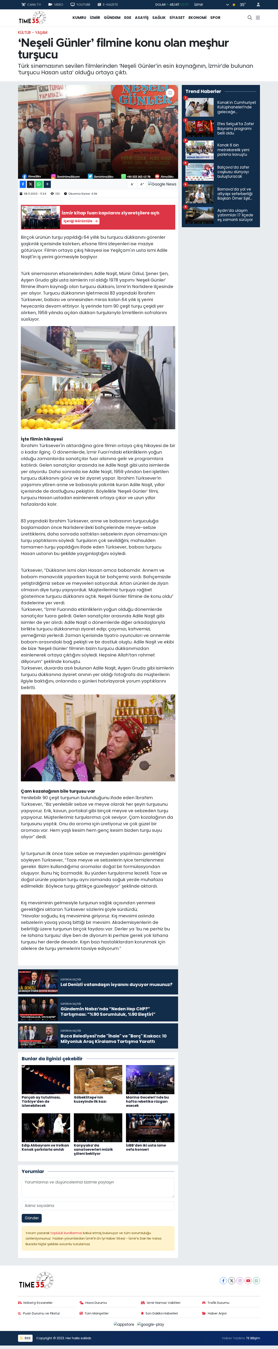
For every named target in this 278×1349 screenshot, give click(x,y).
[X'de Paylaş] (30, 184)
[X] (231, 1280)
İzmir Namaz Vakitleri (163, 1302)
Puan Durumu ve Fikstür (41, 1313)
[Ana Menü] (258, 18)
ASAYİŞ (142, 17)
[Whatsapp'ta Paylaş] (39, 184)
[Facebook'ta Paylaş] (23, 184)
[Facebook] (223, 1280)
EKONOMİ (198, 17)
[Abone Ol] (162, 184)
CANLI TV (34, 4)
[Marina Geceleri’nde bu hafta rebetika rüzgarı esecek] (150, 1079)
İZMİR (95, 17)
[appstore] (124, 1324)
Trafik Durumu (218, 1302)
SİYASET (177, 17)
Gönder (32, 1218)
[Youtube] (248, 1280)
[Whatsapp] (256, 1280)
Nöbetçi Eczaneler (38, 1302)
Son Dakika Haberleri (162, 1313)
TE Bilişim (253, 1338)
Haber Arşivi (217, 1313)
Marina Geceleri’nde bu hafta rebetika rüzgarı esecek (147, 1101)
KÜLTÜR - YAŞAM (32, 32)
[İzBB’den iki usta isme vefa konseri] (150, 1127)
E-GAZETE (110, 4)
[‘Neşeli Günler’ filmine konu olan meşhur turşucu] (98, 132)
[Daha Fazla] (47, 184)
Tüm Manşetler (96, 1313)
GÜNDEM (112, 17)
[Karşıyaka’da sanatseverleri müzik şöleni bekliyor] (98, 1127)
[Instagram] (239, 1280)
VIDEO (58, 4)
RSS (27, 1338)
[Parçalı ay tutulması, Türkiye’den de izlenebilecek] (46, 1079)
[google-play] (150, 1324)
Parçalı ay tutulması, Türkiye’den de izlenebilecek (41, 1101)
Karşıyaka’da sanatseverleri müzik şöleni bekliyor (93, 1149)
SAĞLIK (159, 17)
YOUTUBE (83, 4)
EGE (127, 17)
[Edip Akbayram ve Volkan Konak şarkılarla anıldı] (46, 1127)
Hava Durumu (96, 1302)
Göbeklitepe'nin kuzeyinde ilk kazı (90, 1099)
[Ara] (250, 18)
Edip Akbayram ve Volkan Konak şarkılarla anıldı (45, 1147)
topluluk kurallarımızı (66, 1233)
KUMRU (79, 17)
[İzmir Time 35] (32, 17)
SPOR (215, 17)
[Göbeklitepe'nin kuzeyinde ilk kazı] (98, 1079)
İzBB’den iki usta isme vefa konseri (146, 1147)
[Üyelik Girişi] (256, 4)
